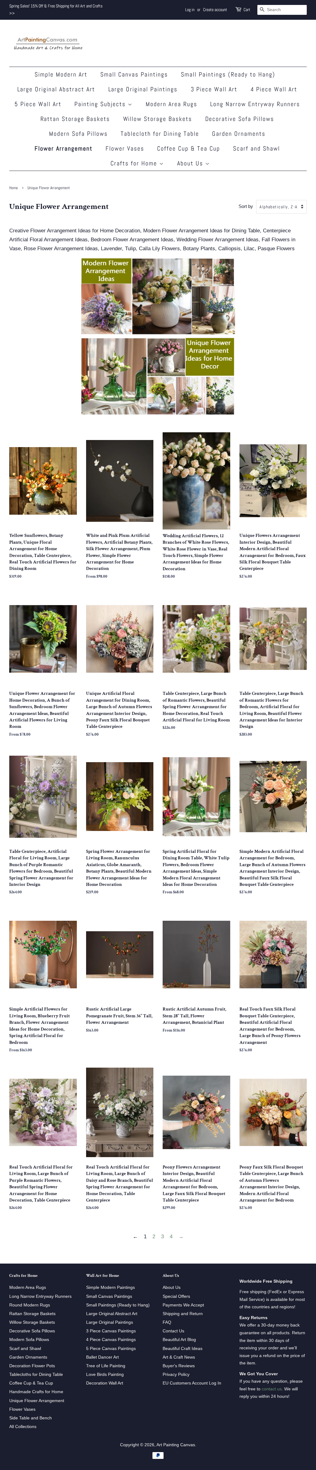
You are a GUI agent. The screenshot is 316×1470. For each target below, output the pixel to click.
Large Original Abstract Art (56, 89)
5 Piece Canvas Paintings (111, 1348)
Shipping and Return (183, 1313)
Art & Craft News (179, 1357)
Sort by (246, 206)
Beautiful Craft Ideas (182, 1348)
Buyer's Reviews (179, 1365)
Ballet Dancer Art (102, 1357)
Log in (189, 9)
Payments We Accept (183, 1304)
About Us (191, 163)
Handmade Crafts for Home (36, 1391)
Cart (246, 9)
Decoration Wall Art (104, 1383)
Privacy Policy (176, 1374)
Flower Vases (125, 148)
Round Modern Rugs (29, 1304)
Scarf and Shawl (256, 148)
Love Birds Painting (105, 1374)
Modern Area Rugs (171, 104)
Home (13, 187)
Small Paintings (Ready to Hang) (228, 74)
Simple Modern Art (61, 74)
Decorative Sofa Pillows (239, 119)
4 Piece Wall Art (274, 89)
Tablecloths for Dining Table (36, 1374)
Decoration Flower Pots (32, 1365)
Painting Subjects (101, 104)
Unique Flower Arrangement (36, 1400)
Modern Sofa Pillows (78, 134)
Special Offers (176, 1296)
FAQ (167, 1322)
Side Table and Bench (30, 1417)
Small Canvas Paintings (134, 74)
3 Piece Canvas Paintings (111, 1330)
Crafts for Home (134, 163)
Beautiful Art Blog (179, 1339)
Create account (215, 9)
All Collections (22, 1426)
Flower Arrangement (64, 148)
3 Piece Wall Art (214, 89)
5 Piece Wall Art (38, 104)
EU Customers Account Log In (192, 1383)
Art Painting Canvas (175, 1444)
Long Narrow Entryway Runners (255, 104)
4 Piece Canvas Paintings (111, 1339)
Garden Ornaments (238, 134)
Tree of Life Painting (105, 1365)
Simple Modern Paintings (110, 1287)
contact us (272, 1388)
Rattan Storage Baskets (75, 119)
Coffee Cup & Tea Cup (188, 148)
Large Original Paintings (143, 89)
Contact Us (173, 1330)
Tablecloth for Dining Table (160, 134)
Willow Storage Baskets (157, 119)
